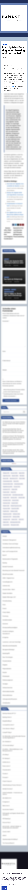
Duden (13, 86)
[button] (25, 35)
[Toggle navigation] (12, 35)
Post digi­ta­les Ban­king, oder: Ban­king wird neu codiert (13, 50)
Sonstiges (4, 44)
